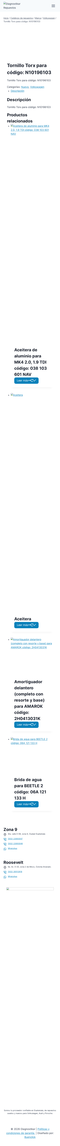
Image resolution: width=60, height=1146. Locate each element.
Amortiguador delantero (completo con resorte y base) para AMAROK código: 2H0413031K (29, 700)
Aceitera (22, 618)
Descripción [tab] (17, 90)
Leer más (22, 380)
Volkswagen (37, 86)
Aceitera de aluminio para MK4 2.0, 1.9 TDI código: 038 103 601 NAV (30, 362)
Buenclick (30, 1137)
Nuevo (25, 86)
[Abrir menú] (53, 6)
